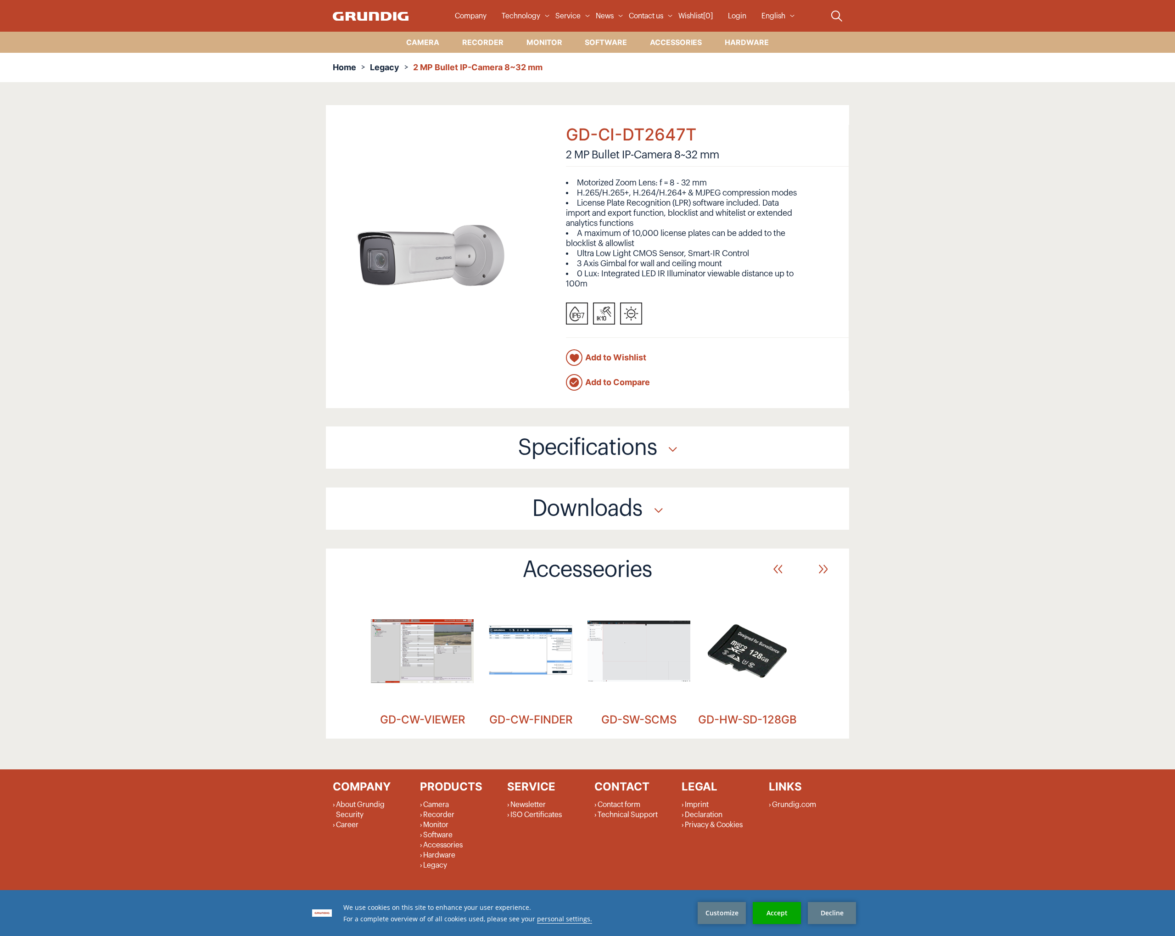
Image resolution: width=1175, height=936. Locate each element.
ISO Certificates (536, 814)
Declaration (703, 814)
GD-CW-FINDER (530, 719)
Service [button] (568, 16)
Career (347, 825)
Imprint (697, 804)
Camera (436, 804)
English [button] (773, 16)
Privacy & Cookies (714, 825)
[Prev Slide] (777, 569)
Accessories (443, 845)
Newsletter (528, 804)
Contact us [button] (646, 16)
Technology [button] (521, 16)
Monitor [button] (544, 42)
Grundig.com (794, 804)
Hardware (439, 855)
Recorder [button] (483, 42)
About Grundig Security (360, 809)
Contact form (619, 804)
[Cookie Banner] (587, 913)
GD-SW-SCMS (639, 719)
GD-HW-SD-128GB (747, 719)
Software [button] (606, 42)
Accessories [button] (676, 42)
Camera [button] (422, 42)
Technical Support (628, 814)
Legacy (384, 67)
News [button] (605, 16)
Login (737, 16)
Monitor (435, 825)
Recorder (438, 814)
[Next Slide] (823, 569)
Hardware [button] (747, 42)
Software (438, 835)
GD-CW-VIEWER (422, 719)
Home (344, 67)
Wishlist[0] (695, 16)
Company (471, 16)
